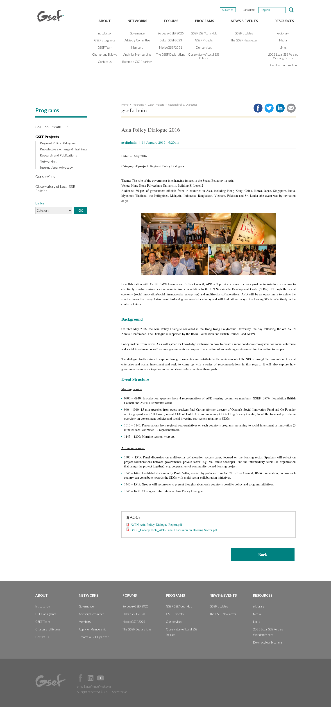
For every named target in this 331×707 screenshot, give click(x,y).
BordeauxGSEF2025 (171, 33)
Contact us (105, 61)
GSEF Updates (244, 33)
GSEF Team (104, 47)
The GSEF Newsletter (244, 40)
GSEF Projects (204, 40)
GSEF (51, 16)
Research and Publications (58, 155)
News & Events (244, 21)
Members (137, 47)
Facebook (80, 678)
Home (125, 104)
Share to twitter (269, 108)
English (265, 10)
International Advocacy (56, 167)
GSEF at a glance (104, 40)
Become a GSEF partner (137, 61)
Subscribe (227, 9)
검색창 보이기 (291, 10)
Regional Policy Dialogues (58, 143)
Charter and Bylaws (104, 54)
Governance (137, 33)
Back (262, 554)
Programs (204, 21)
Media (283, 40)
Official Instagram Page (110, 678)
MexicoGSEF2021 (170, 47)
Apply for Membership (137, 54)
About (104, 21)
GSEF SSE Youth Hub (204, 33)
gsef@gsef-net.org (98, 686)
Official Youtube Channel (100, 678)
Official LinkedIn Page (90, 678)
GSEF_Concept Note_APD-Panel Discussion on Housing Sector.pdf (174, 530)
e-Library (283, 33)
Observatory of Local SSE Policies (204, 56)
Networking (48, 161)
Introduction (104, 33)
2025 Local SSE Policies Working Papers (283, 56)
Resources (284, 21)
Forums (171, 21)
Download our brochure (283, 65)
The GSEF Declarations (170, 54)
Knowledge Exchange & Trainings (63, 149)
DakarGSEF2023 (170, 40)
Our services (204, 47)
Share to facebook (258, 108)
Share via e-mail (291, 108)
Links (283, 47)
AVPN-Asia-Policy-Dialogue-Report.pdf (156, 524)
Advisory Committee (137, 40)
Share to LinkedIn (280, 108)
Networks (137, 21)
